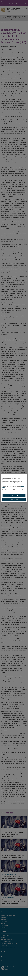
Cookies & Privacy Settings (14, 495)
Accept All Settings (14, 499)
